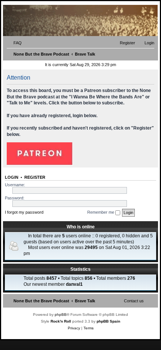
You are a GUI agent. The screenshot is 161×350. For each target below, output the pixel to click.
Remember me (101, 212)
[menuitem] (14, 42)
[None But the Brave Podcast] (57, 21)
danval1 (74, 284)
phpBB (61, 314)
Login (11, 177)
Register (34, 177)
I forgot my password (24, 212)
